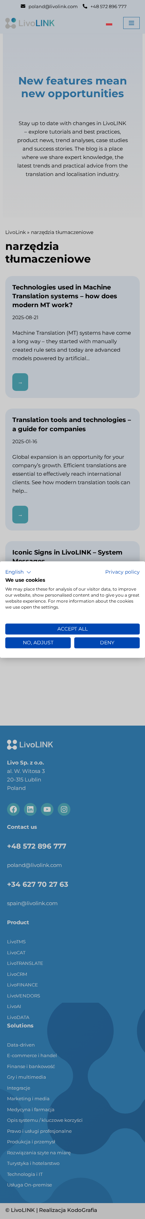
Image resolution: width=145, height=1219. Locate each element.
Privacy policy (122, 572)
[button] (18, 572)
